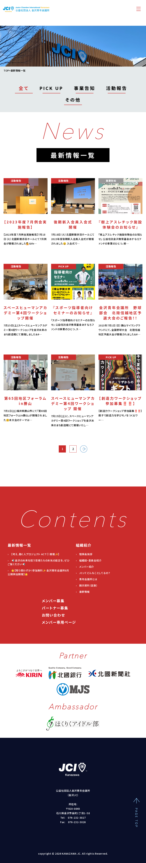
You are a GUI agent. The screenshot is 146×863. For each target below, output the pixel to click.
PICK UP (51, 88)
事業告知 (84, 88)
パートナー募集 (55, 607)
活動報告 (116, 88)
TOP (6, 70)
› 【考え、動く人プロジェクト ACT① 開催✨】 (33, 554)
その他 (73, 100)
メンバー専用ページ (59, 622)
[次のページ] (83, 449)
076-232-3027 (77, 817)
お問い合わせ (53, 615)
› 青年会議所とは (86, 579)
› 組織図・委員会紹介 (89, 560)
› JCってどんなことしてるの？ (93, 573)
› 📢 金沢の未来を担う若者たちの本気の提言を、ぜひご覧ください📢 (38, 562)
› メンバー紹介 (85, 566)
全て (24, 88)
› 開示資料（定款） (87, 585)
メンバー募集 (53, 600)
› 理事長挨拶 (84, 554)
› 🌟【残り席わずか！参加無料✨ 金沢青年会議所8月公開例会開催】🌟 (38, 572)
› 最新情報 (83, 591)
